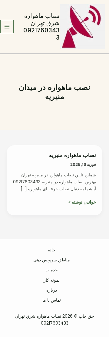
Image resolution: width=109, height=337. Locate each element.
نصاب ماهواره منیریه (72, 155)
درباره (51, 290)
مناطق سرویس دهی (51, 260)
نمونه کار (52, 280)
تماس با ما (51, 300)
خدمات (51, 270)
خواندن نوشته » (82, 202)
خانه (51, 250)
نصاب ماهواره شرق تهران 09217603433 (41, 26)
